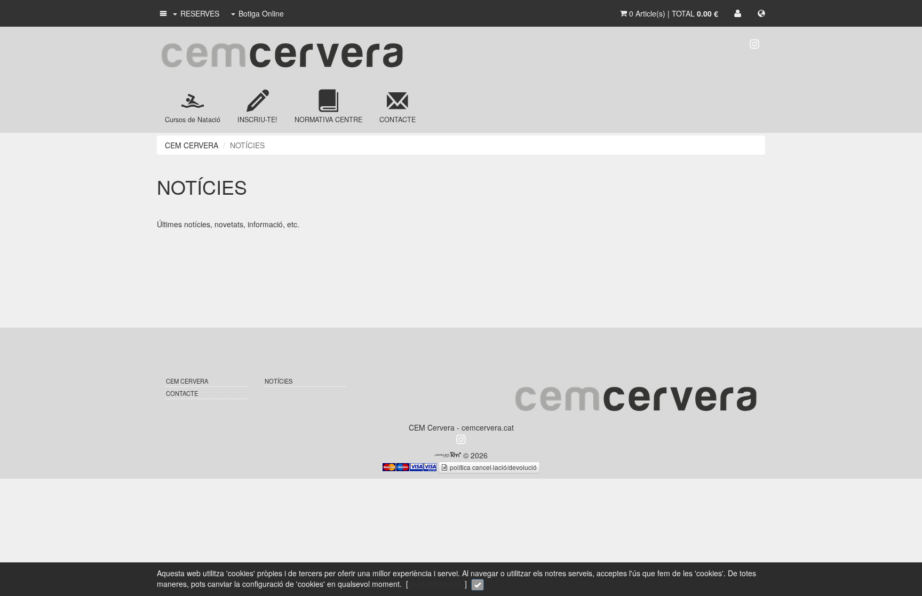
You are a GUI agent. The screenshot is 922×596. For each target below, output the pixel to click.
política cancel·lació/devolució (492, 467)
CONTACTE (182, 393)
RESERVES (199, 13)
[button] (162, 13)
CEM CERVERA (191, 145)
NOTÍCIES (278, 381)
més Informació (436, 583)
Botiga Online (261, 13)
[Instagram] (754, 42)
